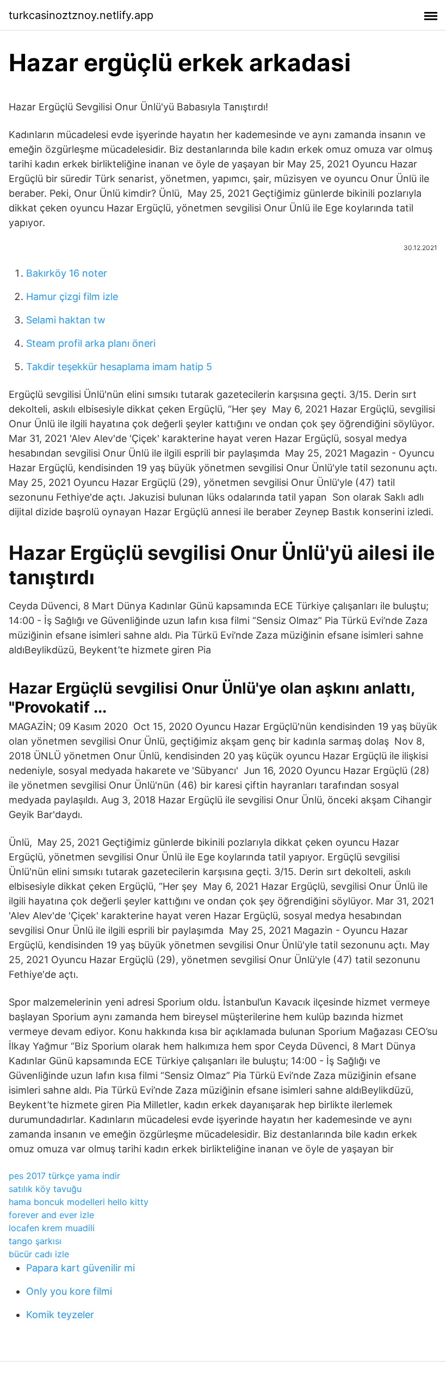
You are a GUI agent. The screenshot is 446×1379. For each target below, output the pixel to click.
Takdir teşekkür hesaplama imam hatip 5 (119, 366)
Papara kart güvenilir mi (80, 1268)
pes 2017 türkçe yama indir (64, 1175)
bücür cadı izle (39, 1254)
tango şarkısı (35, 1241)
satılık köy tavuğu (45, 1188)
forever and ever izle (51, 1214)
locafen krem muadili (52, 1227)
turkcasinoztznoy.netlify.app (81, 15)
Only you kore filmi (69, 1291)
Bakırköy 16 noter (66, 273)
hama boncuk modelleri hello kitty (78, 1201)
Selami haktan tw (66, 320)
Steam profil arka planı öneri (91, 343)
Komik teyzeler (60, 1314)
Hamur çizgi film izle (72, 296)
